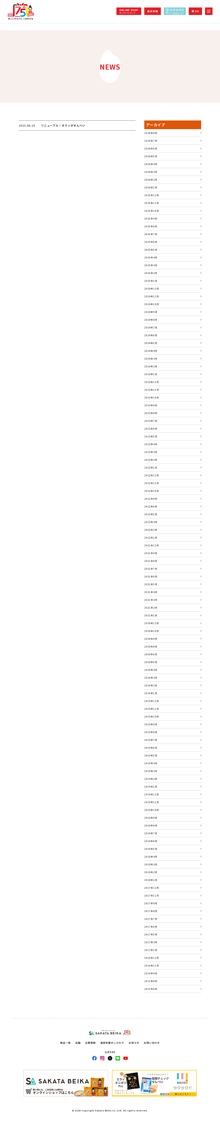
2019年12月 (151, 701)
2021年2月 (150, 607)
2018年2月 (150, 872)
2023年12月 (151, 382)
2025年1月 (150, 280)
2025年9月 (150, 218)
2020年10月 (151, 631)
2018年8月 (150, 825)
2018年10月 (151, 810)
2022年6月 (150, 506)
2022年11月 (151, 483)
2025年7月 (150, 234)
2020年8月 (150, 646)
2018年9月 (150, 817)
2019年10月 (151, 716)
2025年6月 (150, 241)
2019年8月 (150, 732)
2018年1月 (150, 880)
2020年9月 (150, 638)
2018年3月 (150, 864)
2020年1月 (150, 693)
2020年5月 (150, 662)
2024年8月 (150, 319)
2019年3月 (150, 771)
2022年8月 (150, 498)
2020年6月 (150, 654)
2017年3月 (150, 942)
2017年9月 (150, 903)
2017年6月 (150, 926)
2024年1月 (150, 374)
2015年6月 (150, 988)
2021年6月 (150, 576)
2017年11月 (151, 895)
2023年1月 (150, 467)
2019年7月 (150, 739)
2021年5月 (150, 584)
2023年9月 (150, 405)
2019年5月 (150, 755)
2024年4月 (150, 350)
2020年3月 (150, 677)
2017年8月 (150, 911)
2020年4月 (150, 669)
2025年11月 (151, 203)
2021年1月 (150, 615)
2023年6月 (150, 428)
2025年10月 (151, 210)
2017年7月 (150, 918)
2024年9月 (150, 311)
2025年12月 (151, 195)
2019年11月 (151, 708)
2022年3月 (150, 522)
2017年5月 (150, 934)
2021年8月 (150, 560)
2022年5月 (150, 514)
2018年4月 (150, 856)
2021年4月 (150, 592)
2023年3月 (150, 452)
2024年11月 (151, 296)
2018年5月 (150, 848)
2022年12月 (151, 475)
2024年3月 (150, 358)
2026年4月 (150, 164)
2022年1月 (150, 537)
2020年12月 (151, 623)
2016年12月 (151, 957)
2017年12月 (151, 887)
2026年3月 (150, 171)
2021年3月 (150, 599)
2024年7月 (150, 327)
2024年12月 (151, 288)
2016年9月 (150, 973)
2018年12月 (151, 794)
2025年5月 (150, 249)
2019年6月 (150, 747)
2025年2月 (150, 273)
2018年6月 (150, 841)
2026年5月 (150, 156)
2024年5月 (150, 343)
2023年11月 (151, 389)
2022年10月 (151, 490)
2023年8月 (150, 413)
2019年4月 (150, 763)
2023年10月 (151, 397)
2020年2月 (150, 685)
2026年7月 (150, 140)
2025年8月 (150, 226)
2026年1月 (150, 187)
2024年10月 (151, 304)
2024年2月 (150, 366)
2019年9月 (150, 724)
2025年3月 (150, 265)
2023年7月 (150, 420)
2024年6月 (150, 335)
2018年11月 (151, 802)
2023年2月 (150, 459)
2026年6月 (150, 148)
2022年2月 (150, 529)
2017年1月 (150, 950)
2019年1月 (150, 786)
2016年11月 (151, 965)
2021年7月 (150, 568)
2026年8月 (150, 133)
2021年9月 (150, 553)
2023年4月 (150, 444)
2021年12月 (151, 545)
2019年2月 (150, 778)
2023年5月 (150, 436)
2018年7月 (150, 833)
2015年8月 (150, 981)
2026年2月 (150, 179)
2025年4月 (150, 257)
